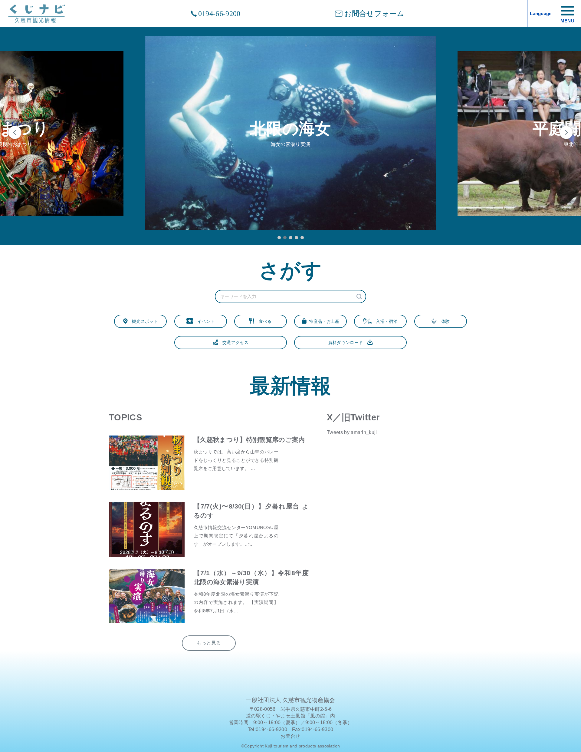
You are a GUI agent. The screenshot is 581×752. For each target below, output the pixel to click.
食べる (262, 321)
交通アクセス (233, 342)
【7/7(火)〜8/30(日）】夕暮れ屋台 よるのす (251, 511)
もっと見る (208, 642)
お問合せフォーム (374, 14)
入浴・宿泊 (385, 321)
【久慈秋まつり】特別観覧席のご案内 (249, 439)
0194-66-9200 (219, 14)
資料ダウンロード (347, 342)
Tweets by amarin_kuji (352, 432)
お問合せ (290, 736)
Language (541, 13)
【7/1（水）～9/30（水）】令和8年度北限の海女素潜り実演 (251, 577)
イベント (204, 321)
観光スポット (143, 321)
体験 (443, 321)
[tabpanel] (290, 133)
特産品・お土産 (323, 321)
